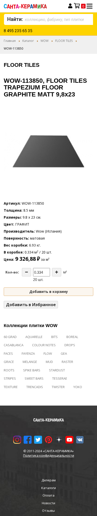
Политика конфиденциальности (48, 455)
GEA (64, 353)
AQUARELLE (34, 337)
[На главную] (31, 6)
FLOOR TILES (64, 41)
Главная (10, 41)
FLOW (48, 353)
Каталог (28, 41)
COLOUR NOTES (44, 345)
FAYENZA (28, 353)
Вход (70, 6)
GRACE (9, 361)
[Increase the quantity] (56, 272)
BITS (54, 337)
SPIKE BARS (31, 370)
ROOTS (9, 370)
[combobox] (48, 19)
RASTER (67, 361)
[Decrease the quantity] (26, 272)
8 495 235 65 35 (18, 30)
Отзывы (48, 510)
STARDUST (57, 370)
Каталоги (48, 488)
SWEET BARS (34, 378)
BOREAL (72, 337)
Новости (48, 503)
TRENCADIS (34, 387)
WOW (44, 41)
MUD (49, 361)
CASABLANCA (13, 345)
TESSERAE (59, 378)
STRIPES (10, 378)
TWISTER (58, 387)
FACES (8, 353)
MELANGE (30, 361)
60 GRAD (10, 337)
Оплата (48, 495)
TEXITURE (11, 387)
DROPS (69, 345)
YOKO (77, 387)
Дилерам (49, 480)
